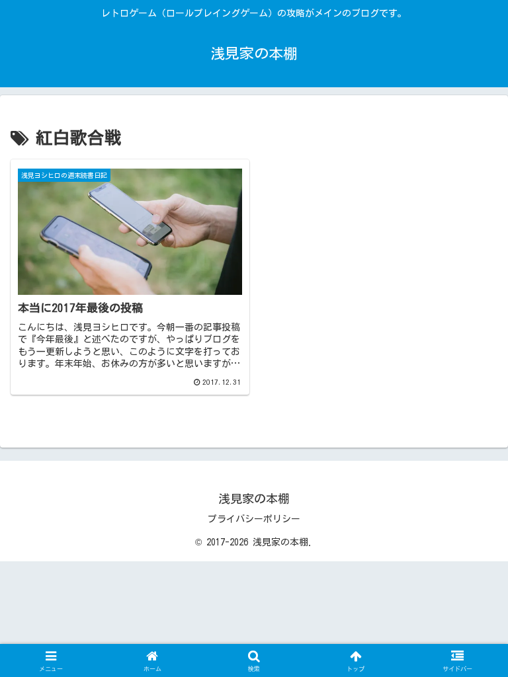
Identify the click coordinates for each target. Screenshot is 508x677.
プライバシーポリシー (254, 519)
